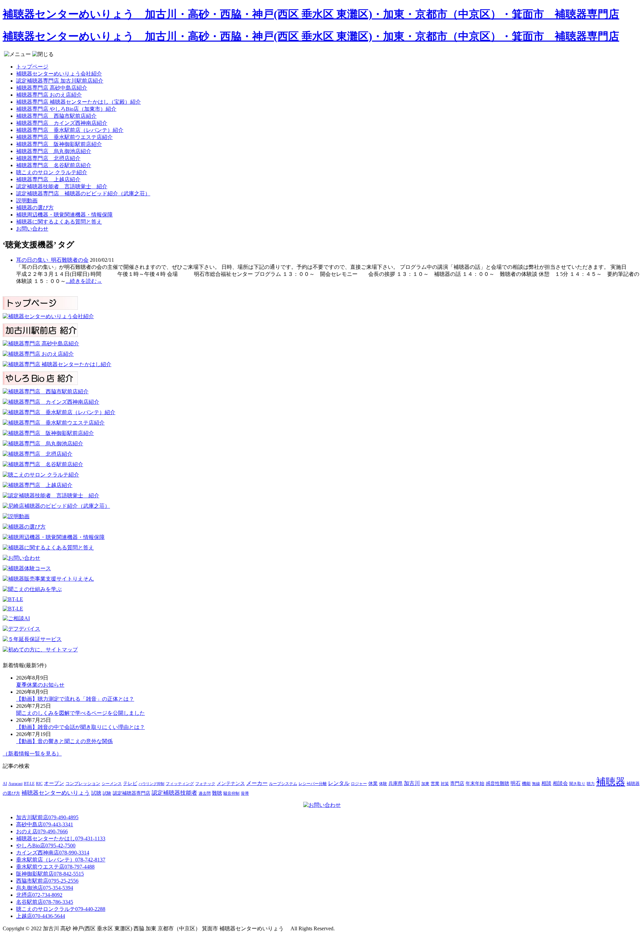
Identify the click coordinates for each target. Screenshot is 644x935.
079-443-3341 (44, 824)
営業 (435, 783)
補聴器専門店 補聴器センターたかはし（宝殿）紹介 (78, 102)
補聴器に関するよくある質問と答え (59, 222)
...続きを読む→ (84, 281)
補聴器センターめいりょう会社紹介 (59, 74)
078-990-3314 (52, 852)
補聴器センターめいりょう (55, 792)
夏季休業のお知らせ (40, 685)
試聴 (96, 793)
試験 (107, 793)
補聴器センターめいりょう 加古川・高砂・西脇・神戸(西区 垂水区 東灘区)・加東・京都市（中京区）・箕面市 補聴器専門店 (311, 14)
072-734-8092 (39, 895)
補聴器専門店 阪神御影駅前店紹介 (59, 144)
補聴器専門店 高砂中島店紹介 (51, 88)
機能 (526, 783)
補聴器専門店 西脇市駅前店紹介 (56, 116)
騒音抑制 (231, 793)
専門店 (457, 783)
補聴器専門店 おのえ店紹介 (49, 95)
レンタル (339, 783)
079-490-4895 (47, 817)
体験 (383, 784)
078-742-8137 (60, 860)
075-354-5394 (44, 888)
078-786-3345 (44, 902)
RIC (39, 783)
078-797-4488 (55, 867)
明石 (516, 783)
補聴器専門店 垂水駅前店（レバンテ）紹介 (69, 130)
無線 (536, 784)
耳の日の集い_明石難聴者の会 (52, 260)
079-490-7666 (42, 831)
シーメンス (112, 783)
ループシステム (283, 784)
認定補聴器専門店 (131, 793)
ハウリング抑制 (151, 784)
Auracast (15, 783)
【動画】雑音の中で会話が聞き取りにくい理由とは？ (80, 727)
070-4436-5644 (40, 916)
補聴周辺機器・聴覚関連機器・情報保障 (64, 214)
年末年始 (475, 783)
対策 (445, 783)
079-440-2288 (60, 909)
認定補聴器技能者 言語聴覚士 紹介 (61, 186)
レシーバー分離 (313, 783)
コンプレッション (82, 783)
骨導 (245, 793)
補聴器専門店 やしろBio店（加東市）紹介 (66, 109)
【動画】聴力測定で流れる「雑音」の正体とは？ (75, 699)
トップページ (32, 66)
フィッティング (180, 784)
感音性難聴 (497, 783)
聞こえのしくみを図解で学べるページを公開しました (80, 713)
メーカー (257, 783)
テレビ (130, 783)
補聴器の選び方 (35, 207)
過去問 (205, 793)
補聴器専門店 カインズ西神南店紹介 (61, 123)
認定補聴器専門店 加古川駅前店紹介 (59, 81)
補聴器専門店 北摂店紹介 (48, 158)
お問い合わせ (32, 229)
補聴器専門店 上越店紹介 (48, 179)
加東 (425, 784)
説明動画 (27, 200)
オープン (54, 783)
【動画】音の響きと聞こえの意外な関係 (64, 741)
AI (5, 784)
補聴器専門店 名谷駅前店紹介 (53, 165)
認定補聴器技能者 (174, 793)
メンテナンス (231, 783)
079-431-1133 (60, 838)
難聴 (217, 793)
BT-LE (29, 783)
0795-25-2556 (47, 881)
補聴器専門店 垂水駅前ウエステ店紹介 (64, 137)
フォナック (205, 783)
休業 (373, 783)
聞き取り (577, 784)
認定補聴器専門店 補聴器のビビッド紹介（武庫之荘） (83, 193)
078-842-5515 (50, 874)
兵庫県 (395, 783)
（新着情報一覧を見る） (32, 753)
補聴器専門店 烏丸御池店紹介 (53, 151)
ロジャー (359, 784)
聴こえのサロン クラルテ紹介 (51, 172)
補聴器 (610, 781)
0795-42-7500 (45, 845)
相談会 (560, 783)
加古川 (412, 783)
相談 (546, 783)
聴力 (591, 784)
